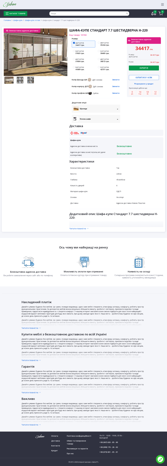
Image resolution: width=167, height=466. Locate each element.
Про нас (70, 453)
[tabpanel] (35, 52)
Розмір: (75, 38)
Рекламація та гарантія (77, 448)
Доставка (55, 441)
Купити (144, 68)
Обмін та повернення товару (76, 442)
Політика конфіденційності (79, 436)
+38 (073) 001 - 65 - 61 (109, 452)
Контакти (55, 446)
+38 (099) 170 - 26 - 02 (109, 447)
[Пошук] (127, 13)
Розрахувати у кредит (143, 84)
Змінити (115, 80)
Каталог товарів (17, 13)
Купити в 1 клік (144, 77)
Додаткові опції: (79, 102)
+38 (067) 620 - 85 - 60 (109, 442)
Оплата (54, 436)
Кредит (54, 450)
